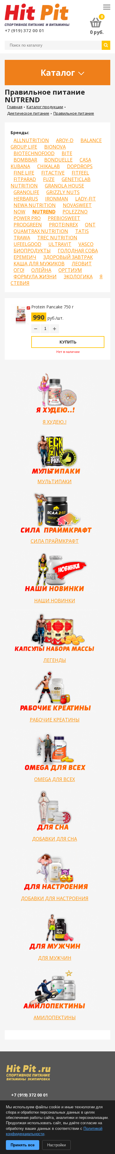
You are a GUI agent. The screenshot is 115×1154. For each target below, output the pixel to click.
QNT (90, 224)
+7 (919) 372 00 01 (24, 30)
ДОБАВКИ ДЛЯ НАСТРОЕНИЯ (54, 898)
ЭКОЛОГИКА (78, 276)
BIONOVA (55, 147)
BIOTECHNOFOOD (34, 153)
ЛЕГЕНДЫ (54, 660)
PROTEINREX (63, 224)
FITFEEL (80, 173)
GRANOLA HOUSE (64, 186)
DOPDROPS (80, 166)
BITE (67, 153)
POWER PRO (27, 218)
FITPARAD (25, 179)
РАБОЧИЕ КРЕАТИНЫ (55, 719)
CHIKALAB (48, 166)
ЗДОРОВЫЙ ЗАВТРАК (68, 257)
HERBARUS (26, 198)
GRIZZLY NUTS (63, 192)
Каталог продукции (45, 106)
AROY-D (64, 140)
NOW (19, 211)
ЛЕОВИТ (82, 263)
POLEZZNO (75, 211)
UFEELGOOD (27, 244)
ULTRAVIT (59, 244)
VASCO (85, 244)
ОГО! (19, 270)
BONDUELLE (58, 160)
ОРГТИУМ (70, 270)
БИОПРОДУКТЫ (32, 250)
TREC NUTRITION (57, 237)
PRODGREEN (28, 224)
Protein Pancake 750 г (52, 307)
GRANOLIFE (26, 192)
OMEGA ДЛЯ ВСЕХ (54, 779)
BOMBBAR (25, 160)
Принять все (22, 1145)
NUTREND (43, 211)
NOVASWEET (77, 205)
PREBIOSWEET (64, 218)
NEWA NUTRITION (35, 205)
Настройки (56, 1145)
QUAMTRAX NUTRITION (41, 231)
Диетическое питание (28, 113)
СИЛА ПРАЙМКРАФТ (55, 541)
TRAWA (22, 237)
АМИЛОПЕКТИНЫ (55, 1017)
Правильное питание (73, 113)
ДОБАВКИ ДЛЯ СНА (54, 839)
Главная (14, 106)
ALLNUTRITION (31, 140)
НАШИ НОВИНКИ (54, 600)
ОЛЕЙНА (41, 270)
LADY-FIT (85, 198)
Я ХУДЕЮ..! (54, 422)
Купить (68, 342)
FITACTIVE (53, 173)
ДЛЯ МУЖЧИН (54, 958)
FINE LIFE (24, 173)
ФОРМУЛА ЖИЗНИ (35, 276)
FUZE (49, 179)
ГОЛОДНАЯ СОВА (78, 250)
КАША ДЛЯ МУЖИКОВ (39, 263)
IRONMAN (56, 198)
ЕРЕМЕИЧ (25, 257)
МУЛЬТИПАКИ (54, 481)
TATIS (82, 231)
